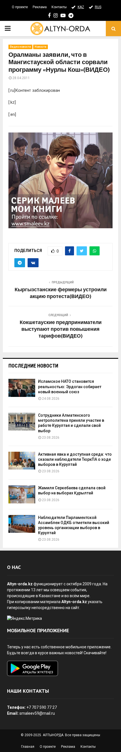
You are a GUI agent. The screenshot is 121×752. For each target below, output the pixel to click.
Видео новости (20, 46)
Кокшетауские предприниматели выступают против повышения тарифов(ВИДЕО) (61, 329)
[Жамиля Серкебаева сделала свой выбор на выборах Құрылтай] (21, 494)
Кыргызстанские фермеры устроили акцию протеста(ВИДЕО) (61, 293)
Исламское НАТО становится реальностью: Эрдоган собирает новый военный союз (69, 386)
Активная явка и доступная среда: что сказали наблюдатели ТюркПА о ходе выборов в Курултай (75, 459)
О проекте (20, 7)
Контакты (59, 7)
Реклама (40, 7)
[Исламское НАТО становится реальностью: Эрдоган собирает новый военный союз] (21, 388)
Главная (27, 747)
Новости (40, 46)
